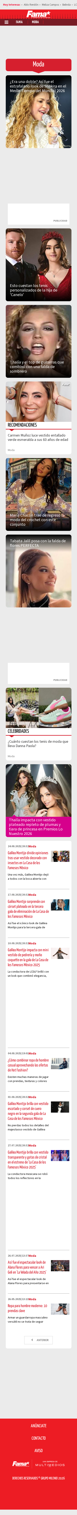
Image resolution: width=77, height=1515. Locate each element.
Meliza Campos (50, 5)
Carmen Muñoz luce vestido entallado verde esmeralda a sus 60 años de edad (38, 437)
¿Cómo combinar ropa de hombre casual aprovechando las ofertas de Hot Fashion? (28, 1065)
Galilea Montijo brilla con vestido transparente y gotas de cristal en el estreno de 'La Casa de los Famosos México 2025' (28, 1159)
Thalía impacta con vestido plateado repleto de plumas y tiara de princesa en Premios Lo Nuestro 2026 (36, 827)
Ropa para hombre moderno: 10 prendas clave (27, 1308)
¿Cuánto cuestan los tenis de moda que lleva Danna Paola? (38, 744)
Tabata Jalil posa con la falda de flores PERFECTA (38, 543)
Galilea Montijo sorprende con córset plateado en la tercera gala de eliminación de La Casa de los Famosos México (28, 909)
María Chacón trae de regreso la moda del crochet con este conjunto (37, 519)
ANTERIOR (42, 1340)
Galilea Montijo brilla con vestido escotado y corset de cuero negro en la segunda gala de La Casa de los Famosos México (28, 1111)
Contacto (39, 1438)
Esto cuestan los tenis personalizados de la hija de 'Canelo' (33, 290)
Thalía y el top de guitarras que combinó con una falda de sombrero (37, 366)
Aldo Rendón (31, 5)
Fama (19, 22)
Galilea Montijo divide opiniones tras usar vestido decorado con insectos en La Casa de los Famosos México (28, 860)
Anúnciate (38, 1426)
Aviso (38, 1451)
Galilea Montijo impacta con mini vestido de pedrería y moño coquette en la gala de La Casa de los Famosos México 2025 (28, 957)
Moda (35, 22)
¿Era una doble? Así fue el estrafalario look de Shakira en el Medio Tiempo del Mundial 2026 (38, 86)
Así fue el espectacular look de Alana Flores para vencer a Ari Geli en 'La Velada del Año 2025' (27, 1267)
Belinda (66, 5)
